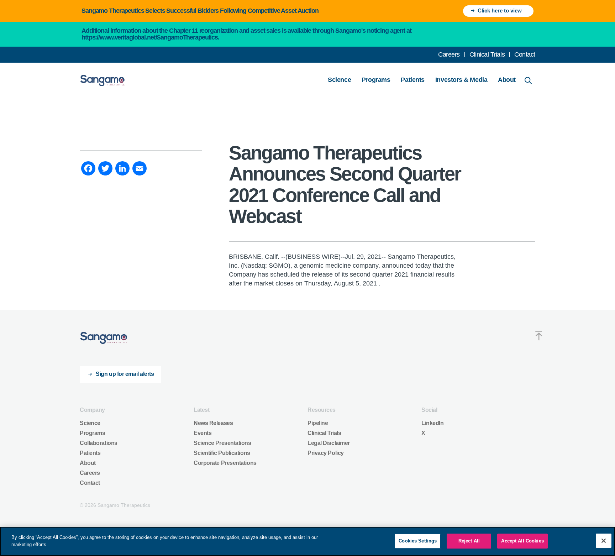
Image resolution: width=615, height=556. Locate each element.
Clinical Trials (487, 54)
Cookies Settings (418, 541)
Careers (449, 54)
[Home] (104, 338)
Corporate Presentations (225, 463)
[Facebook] (88, 169)
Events (202, 433)
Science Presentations (222, 443)
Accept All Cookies (522, 541)
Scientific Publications (222, 453)
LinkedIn (432, 423)
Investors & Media (461, 79)
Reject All (469, 541)
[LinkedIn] (122, 169)
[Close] (603, 541)
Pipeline (318, 423)
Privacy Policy (326, 453)
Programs (376, 79)
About (507, 79)
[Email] (139, 169)
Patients (412, 79)
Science (339, 79)
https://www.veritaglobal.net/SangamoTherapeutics (150, 37)
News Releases (213, 423)
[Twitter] (105, 169)
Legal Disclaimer (329, 443)
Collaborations (98, 443)
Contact (524, 54)
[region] (307, 541)
